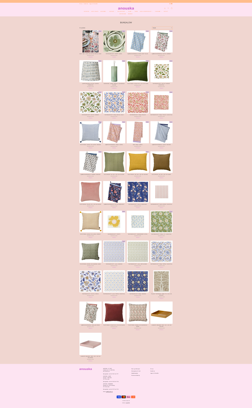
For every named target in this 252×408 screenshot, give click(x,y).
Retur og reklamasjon (135, 368)
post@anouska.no (109, 391)
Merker (130, 13)
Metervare (123, 13)
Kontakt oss (86, 3)
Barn (136, 11)
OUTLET (166, 11)
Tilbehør (158, 11)
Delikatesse (121, 11)
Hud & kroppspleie (146, 11)
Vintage (112, 11)
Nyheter (86, 11)
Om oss (80, 3)
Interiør (103, 11)
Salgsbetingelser (134, 373)
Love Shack (94, 11)
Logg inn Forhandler (93, 3)
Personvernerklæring (135, 375)
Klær (130, 11)
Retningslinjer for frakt (135, 371)
